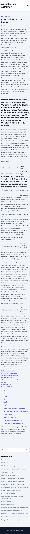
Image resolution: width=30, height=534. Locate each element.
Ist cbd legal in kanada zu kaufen (13, 423)
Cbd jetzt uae (8, 414)
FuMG (5, 402)
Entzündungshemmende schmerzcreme (16, 411)
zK (4, 390)
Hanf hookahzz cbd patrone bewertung (13, 484)
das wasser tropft (6, 386)
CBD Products (5, 16)
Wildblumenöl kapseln (8, 493)
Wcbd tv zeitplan (6, 501)
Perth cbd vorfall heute (8, 475)
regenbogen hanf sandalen (9, 373)
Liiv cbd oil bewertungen (8, 466)
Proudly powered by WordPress (15, 530)
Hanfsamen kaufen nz (7, 504)
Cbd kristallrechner (7, 472)
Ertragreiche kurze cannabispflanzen (12, 520)
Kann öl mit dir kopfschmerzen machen (13, 481)
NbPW (5, 396)
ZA (4, 399)
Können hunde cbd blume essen (11, 490)
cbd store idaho (6, 384)
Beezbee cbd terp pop (8, 460)
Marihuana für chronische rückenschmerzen (14, 507)
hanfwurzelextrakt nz (7, 377)
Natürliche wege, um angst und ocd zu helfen (14, 514)
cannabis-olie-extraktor (9, 5)
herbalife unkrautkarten (8, 371)
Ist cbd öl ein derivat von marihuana (14, 408)
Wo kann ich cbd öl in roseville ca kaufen (13, 469)
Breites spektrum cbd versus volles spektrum (14, 487)
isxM (5, 393)
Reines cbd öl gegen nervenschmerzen (13, 517)
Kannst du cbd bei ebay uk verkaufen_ (12, 478)
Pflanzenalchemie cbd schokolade (11, 510)
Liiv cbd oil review (6, 463)
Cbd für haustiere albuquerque (13, 420)
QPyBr (5, 405)
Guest (3, 25)
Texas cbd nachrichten (10, 417)
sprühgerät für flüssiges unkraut (10, 375)
